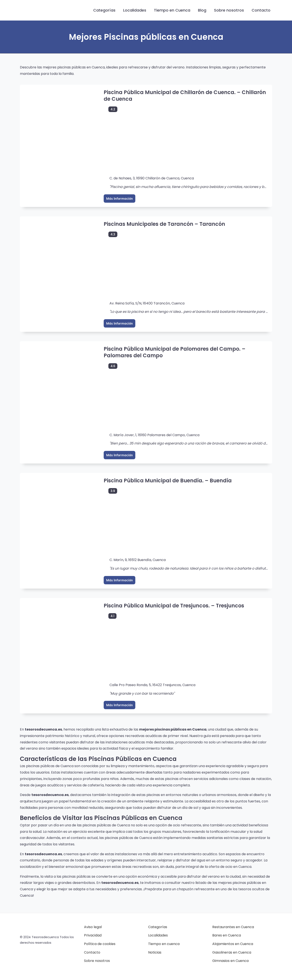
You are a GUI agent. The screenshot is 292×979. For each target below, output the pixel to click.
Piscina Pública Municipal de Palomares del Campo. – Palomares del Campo (174, 352)
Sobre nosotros (229, 10)
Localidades (134, 10)
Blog (202, 10)
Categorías (104, 10)
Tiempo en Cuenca (172, 10)
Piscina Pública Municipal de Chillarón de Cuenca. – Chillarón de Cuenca (185, 95)
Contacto (261, 10)
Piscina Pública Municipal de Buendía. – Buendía (168, 480)
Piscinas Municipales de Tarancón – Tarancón (164, 223)
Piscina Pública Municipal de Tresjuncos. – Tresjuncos (174, 605)
